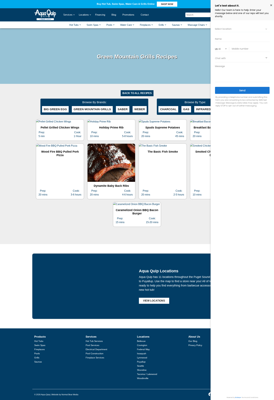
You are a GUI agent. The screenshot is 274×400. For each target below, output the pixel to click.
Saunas (176, 25)
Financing (100, 14)
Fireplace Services (95, 357)
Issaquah (141, 353)
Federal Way (143, 349)
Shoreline (142, 370)
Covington (142, 345)
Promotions (128, 14)
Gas (186, 109)
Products (40, 336)
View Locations (154, 300)
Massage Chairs (196, 25)
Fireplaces (145, 25)
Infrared (203, 109)
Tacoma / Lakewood (147, 374)
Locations (84, 14)
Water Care (126, 25)
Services (68, 14)
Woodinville (142, 378)
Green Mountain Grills (92, 109)
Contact (145, 14)
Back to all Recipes (137, 93)
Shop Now (167, 4)
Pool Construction (94, 353)
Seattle (140, 366)
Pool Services (92, 345)
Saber (123, 109)
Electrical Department (96, 349)
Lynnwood (142, 357)
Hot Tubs (74, 25)
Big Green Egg (55, 109)
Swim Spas (92, 25)
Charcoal (168, 109)
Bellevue (141, 341)
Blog (113, 14)
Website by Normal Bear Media (65, 394)
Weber (139, 109)
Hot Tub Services (94, 341)
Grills (161, 25)
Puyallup (141, 361)
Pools (109, 25)
